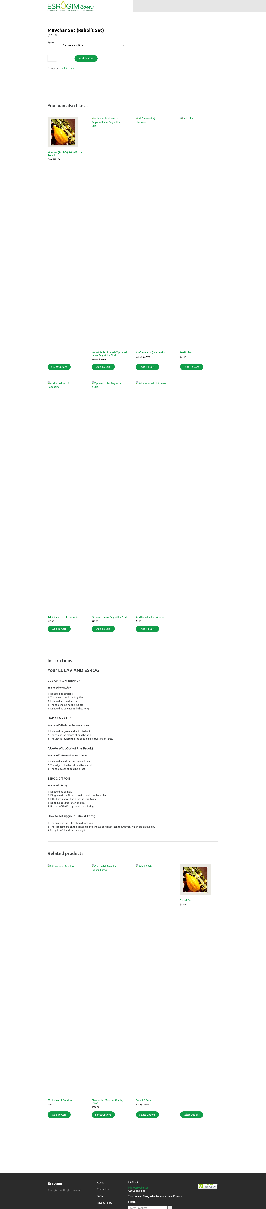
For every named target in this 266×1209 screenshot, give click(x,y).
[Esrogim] (71, 6)
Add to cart (86, 58)
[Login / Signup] (147, 6)
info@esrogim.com (138, 1187)
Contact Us (103, 1189)
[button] (176, 6)
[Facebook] (49, 1197)
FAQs (100, 1196)
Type (51, 42)
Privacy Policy (104, 1202)
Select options (103, 1114)
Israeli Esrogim (67, 68)
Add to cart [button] (103, 367)
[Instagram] (55, 1197)
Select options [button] (59, 367)
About (100, 1182)
